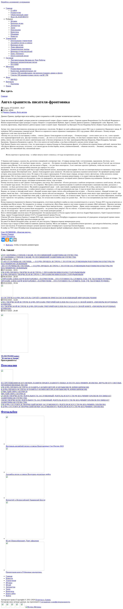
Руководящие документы (21, 69)
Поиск (8, 86)
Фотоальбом (9, 411)
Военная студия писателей (21, 51)
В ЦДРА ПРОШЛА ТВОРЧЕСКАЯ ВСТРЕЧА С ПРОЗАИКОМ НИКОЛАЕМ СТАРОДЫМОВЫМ (42, 274)
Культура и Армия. (43, 600)
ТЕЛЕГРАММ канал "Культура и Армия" (10, 357)
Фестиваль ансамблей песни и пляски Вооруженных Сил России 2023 (35, 446)
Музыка (14, 21)
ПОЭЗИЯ (14, 64)
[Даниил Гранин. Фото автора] (14, 112)
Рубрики (9, 19)
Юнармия (14, 34)
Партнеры (15, 84)
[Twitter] (8, 607)
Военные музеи (17, 23)
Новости (14, 36)
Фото (8, 77)
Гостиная (9, 58)
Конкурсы (15, 32)
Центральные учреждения (21, 41)
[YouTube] (17, 607)
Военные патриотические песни (24, 62)
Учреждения (11, 38)
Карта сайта (10, 593)
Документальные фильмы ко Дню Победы (28, 60)
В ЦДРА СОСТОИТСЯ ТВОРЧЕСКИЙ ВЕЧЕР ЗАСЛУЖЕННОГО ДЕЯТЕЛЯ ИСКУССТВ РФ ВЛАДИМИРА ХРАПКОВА (52, 407)
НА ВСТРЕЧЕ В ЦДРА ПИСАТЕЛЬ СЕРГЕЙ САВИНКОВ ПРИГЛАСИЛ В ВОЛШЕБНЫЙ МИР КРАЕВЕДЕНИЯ (48, 298)
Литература (15, 25)
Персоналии (16, 30)
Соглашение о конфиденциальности (55, 602)
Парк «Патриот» (17, 54)
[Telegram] (22, 607)
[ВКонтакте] (3, 607)
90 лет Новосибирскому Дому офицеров (22, 541)
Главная (9, 8)
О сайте (14, 10)
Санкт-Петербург (8, 236)
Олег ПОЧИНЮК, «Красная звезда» (16, 232)
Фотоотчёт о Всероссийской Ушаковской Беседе (25, 500)
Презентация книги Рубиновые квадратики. (24, 572)
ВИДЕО (14, 79)
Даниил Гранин (7, 234)
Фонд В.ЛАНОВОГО (19, 17)
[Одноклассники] (13, 607)
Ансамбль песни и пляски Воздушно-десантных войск (28, 474)
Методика (10, 66)
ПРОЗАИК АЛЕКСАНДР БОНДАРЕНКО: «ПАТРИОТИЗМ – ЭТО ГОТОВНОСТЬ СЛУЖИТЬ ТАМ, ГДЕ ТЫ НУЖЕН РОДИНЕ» (55, 281)
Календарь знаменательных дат (23, 71)
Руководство (16, 13)
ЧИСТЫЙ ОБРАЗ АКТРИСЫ (13, 394)
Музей (8, 585)
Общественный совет (19, 15)
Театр (13, 28)
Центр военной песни (20, 56)
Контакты (10, 82)
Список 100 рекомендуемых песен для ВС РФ (29, 75)
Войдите (9, 245)
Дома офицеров (17, 47)
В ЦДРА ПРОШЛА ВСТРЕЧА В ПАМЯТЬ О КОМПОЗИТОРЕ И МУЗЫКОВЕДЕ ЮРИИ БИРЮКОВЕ (44, 389)
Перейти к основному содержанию (15, 2)
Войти (8, 596)
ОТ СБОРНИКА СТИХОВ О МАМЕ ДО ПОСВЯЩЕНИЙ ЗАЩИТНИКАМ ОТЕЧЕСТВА (38, 257)
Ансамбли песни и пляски (21, 43)
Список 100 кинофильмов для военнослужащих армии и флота (36, 73)
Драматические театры (20, 49)
